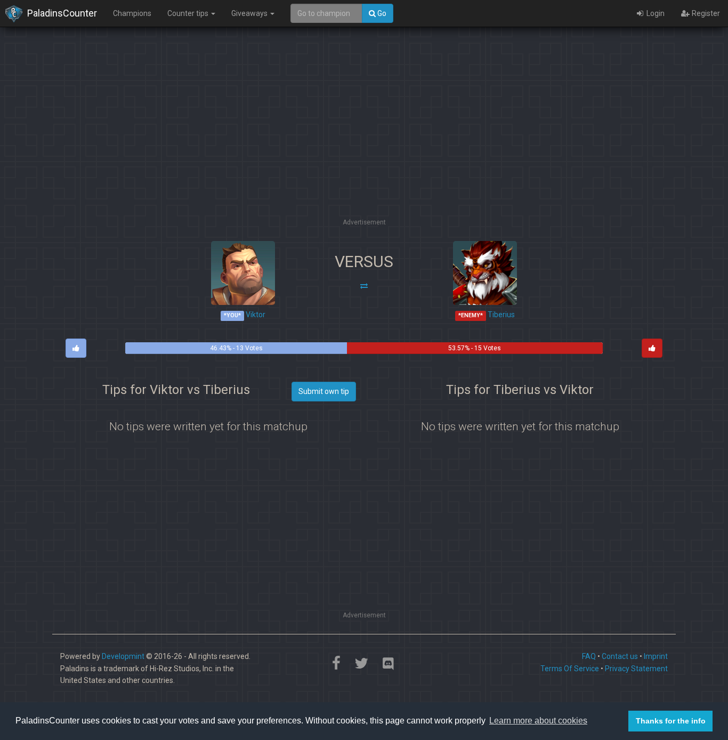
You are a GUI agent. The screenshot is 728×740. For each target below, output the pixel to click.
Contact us (620, 656)
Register (705, 13)
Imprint (656, 656)
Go (381, 13)
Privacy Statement (636, 668)
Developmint (123, 656)
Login (655, 13)
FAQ (589, 656)
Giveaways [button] (250, 13)
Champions (132, 13)
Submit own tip (323, 391)
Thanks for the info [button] (671, 721)
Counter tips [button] (188, 13)
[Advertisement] (364, 141)
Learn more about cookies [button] (538, 720)
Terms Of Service (569, 668)
